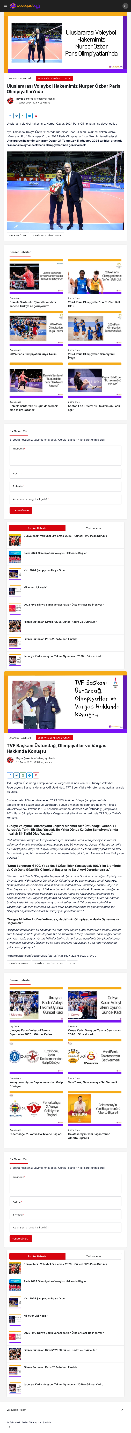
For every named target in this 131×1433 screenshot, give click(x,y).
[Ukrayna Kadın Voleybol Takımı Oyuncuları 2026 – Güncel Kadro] (36, 1011)
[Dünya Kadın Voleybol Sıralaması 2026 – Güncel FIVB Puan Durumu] (65, 539)
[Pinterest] (36, 116)
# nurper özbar (18, 235)
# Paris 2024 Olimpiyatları (47, 235)
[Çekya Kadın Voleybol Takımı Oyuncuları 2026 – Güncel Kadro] (94, 1011)
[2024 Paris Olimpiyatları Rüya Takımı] (36, 335)
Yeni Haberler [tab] (93, 528)
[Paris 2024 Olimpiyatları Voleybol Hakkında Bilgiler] (65, 557)
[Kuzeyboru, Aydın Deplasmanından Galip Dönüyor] (36, 1063)
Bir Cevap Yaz (19, 431)
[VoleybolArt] (25, 5)
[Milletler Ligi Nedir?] (65, 591)
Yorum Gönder (20, 510)
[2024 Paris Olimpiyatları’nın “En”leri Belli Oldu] (94, 283)
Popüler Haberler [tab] (37, 528)
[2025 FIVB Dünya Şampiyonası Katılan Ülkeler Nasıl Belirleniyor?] (65, 608)
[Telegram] (29, 116)
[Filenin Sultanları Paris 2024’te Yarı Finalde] (65, 642)
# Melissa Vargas (18, 963)
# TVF (72, 963)
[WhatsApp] (23, 116)
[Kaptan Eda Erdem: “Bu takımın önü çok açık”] (94, 387)
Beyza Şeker (23, 98)
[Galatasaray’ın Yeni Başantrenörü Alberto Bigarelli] (94, 1115)
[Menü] (6, 6)
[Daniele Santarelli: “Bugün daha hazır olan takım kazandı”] (36, 387)
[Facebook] (10, 116)
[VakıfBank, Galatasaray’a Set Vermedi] (94, 1063)
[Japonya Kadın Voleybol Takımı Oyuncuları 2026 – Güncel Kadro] (65, 660)
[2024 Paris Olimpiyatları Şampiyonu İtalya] (94, 335)
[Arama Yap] (125, 6)
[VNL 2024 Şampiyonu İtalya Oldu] (65, 574)
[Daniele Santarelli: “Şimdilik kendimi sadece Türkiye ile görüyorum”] (36, 283)
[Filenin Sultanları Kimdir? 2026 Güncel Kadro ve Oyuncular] (65, 625)
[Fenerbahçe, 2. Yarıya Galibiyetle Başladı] (36, 1115)
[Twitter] (16, 116)
